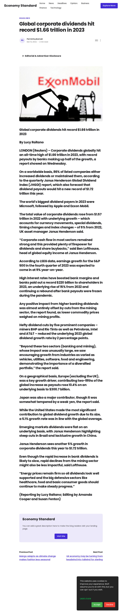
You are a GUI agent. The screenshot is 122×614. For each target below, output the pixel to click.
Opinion (73, 3)
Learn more (85, 598)
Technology (55, 7)
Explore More (109, 5)
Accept (97, 604)
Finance (43, 7)
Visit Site (61, 536)
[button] (100, 40)
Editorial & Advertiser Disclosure (43, 55)
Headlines (62, 3)
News (51, 3)
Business (85, 3)
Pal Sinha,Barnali (35, 39)
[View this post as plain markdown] (96, 40)
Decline (109, 604)
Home (42, 3)
